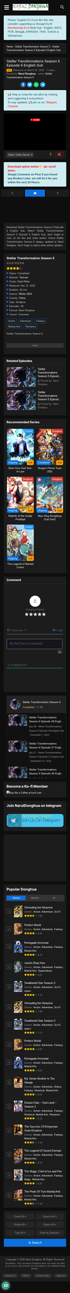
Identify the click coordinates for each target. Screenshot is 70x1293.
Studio (19, 1224)
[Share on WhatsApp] (36, 84)
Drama (57, 1086)
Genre (19, 1216)
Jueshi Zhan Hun (34, 962)
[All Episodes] (35, 193)
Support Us (10, 1276)
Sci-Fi (57, 911)
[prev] (12, 193)
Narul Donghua (27, 73)
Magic (27, 1179)
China (22, 298)
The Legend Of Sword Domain (42, 1150)
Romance (31, 326)
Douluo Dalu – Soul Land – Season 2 (40, 1104)
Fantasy (40, 321)
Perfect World (32, 925)
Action (11, 321)
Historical (39, 1090)
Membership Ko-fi (18, 27)
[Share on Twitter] (30, 84)
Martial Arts (14, 326)
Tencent (23, 277)
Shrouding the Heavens (38, 907)
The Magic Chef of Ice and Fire (43, 1171)
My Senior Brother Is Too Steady (39, 1080)
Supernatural (45, 970)
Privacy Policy (42, 1276)
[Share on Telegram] (43, 84)
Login (59, 630)
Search (36, 1242)
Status (48, 1224)
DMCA (26, 1276)
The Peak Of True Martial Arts (42, 1191)
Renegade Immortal (36, 942)
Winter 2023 (25, 293)
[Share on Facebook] (23, 84)
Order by (48, 1232)
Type (19, 1232)
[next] (57, 193)
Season (49, 1216)
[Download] (59, 154)
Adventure (25, 321)
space (27, 991)
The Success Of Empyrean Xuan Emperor (41, 1128)
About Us (61, 1276)
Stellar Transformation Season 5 (42, 702)
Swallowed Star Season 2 (39, 982)
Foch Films (24, 281)
